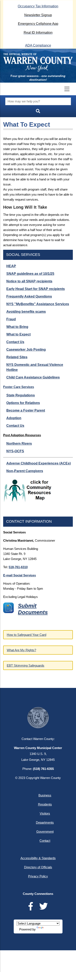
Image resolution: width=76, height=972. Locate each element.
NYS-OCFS (15, 451)
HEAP (11, 266)
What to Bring (17, 327)
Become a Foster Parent (25, 410)
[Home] (38, 62)
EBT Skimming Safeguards (25, 665)
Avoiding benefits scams (26, 311)
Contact (44, 840)
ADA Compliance (38, 45)
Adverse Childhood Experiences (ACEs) (38, 463)
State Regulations (20, 395)
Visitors (45, 813)
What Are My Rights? (21, 650)
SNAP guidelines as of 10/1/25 (30, 273)
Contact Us (15, 342)
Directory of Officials (38, 867)
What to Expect (18, 334)
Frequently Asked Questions (29, 296)
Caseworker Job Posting (26, 349)
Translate (50, 929)
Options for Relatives (23, 403)
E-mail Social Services (19, 575)
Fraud (11, 319)
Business (44, 795)
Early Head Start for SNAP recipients (35, 289)
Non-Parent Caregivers (24, 471)
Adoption (13, 418)
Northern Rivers (19, 443)
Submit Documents (33, 609)
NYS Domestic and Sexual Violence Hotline (34, 367)
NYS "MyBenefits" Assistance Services (37, 304)
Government (45, 831)
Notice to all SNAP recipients (29, 281)
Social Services (23, 254)
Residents (45, 804)
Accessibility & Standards (38, 858)
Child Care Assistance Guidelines (33, 377)
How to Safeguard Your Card (26, 634)
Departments (45, 822)
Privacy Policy (38, 876)
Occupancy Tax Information (38, 6)
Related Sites (16, 357)
